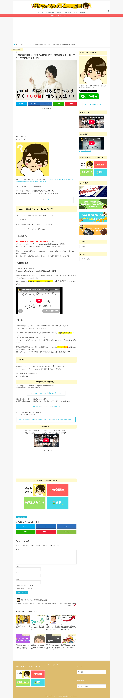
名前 (17, 566)
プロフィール (40, 12)
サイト (17, 579)
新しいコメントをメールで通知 (25, 585)
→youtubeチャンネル (85, 151)
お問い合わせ (83, 12)
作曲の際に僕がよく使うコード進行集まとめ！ (46, 406)
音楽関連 (59, 12)
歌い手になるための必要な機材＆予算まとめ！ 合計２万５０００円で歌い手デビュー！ (46, 419)
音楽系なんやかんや (21, 517)
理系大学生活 (68, 12)
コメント (18, 549)
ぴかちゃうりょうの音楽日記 (60, 696)
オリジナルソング (50, 12)
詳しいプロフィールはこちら (93, 104)
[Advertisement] (61, 31)
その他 (75, 12)
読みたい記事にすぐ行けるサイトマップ (62, 15)
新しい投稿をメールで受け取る (25, 588)
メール (18, 573)
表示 (47, 199)
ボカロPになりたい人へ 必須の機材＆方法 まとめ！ (46, 393)
